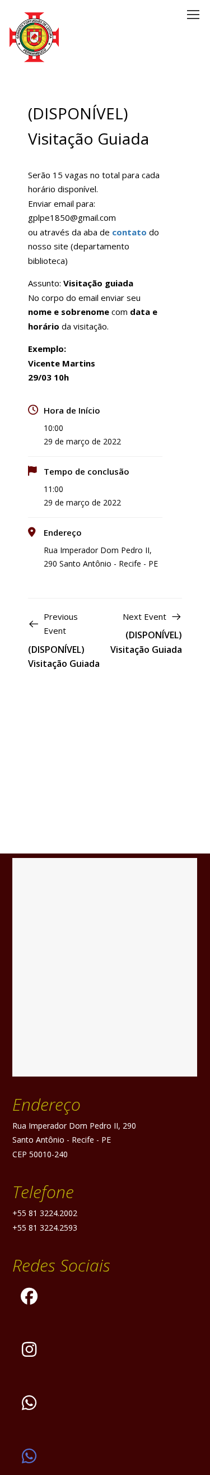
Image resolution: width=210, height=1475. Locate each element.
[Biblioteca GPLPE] (29, 1456)
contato (129, 232)
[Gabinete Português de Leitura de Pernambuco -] (34, 37)
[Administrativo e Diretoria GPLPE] (29, 1402)
